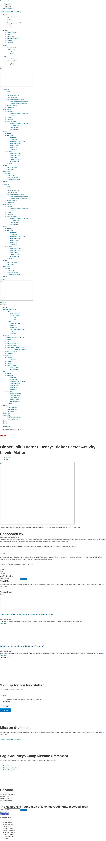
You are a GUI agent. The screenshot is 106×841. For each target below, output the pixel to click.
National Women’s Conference (19, 113)
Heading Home (14, 157)
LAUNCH (13, 115)
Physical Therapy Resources (18, 103)
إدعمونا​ (10, 53)
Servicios (9, 25)
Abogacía (9, 19)
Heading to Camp (15, 155)
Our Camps (10, 135)
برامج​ (10, 51)
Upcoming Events (12, 167)
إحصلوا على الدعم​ (11, 47)
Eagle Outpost (14, 145)
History (9, 91)
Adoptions (10, 119)
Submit (5, 710)
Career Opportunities (13, 95)
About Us (6, 89)
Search (2, 578)
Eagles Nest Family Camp (17, 141)
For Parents (10, 151)
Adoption (9, 363)
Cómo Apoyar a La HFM (14, 23)
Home (5, 307)
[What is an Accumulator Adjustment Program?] (12, 641)
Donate (5, 423)
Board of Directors (12, 97)
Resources (6, 171)
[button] (53, 304)
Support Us (6, 173)
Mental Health (14, 129)
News (5, 181)
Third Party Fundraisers (13, 179)
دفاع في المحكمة (11, 49)
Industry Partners (12, 105)
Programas (10, 27)
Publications (10, 107)
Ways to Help (10, 175)
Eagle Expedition (15, 143)
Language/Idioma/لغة (9, 309)
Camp (5, 131)
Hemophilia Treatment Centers (19, 101)
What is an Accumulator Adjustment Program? (22, 646)
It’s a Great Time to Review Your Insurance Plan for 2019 (26, 614)
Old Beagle (13, 149)
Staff (8, 93)
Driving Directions (15, 159)
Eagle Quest (13, 147)
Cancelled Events (12, 409)
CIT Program (13, 139)
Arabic (5, 45)
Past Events (10, 169)
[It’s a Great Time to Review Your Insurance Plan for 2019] (12, 609)
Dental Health (14, 127)
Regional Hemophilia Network (15, 99)
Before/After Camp (15, 153)
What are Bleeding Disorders (15, 337)
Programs (9, 111)
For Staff (9, 163)
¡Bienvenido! (10, 21)
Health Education (12, 121)
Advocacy (9, 117)
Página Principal (11, 17)
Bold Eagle (13, 137)
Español (9, 321)
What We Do (7, 109)
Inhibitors (16, 125)
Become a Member (12, 177)
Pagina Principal (15, 323)
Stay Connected (14, 161)
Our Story (9, 133)
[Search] (23, 579)
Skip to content (4, 1)
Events (5, 165)
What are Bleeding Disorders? (19, 123)
